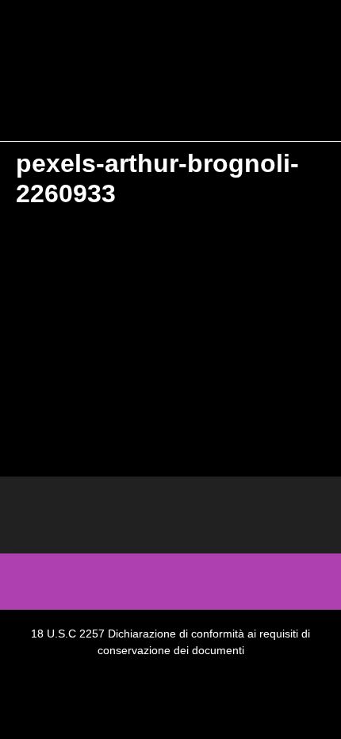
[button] (170, 104)
